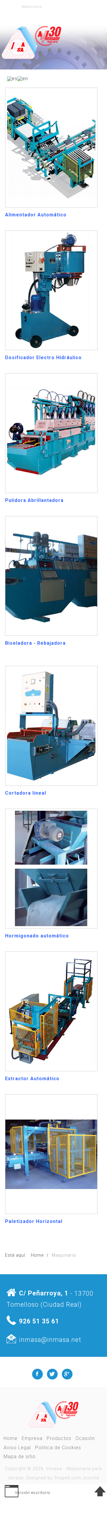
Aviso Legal (17, 1447)
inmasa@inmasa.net (50, 1339)
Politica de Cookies (58, 1447)
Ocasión (85, 1438)
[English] (23, 78)
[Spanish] (12, 78)
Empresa (32, 1438)
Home (11, 1438)
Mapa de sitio (20, 1456)
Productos (59, 1438)
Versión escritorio (32, 1492)
